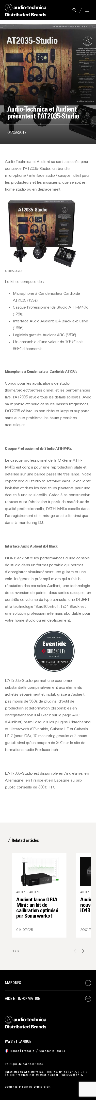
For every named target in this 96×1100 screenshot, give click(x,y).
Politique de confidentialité (24, 1064)
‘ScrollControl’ (46, 607)
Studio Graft (41, 1086)
